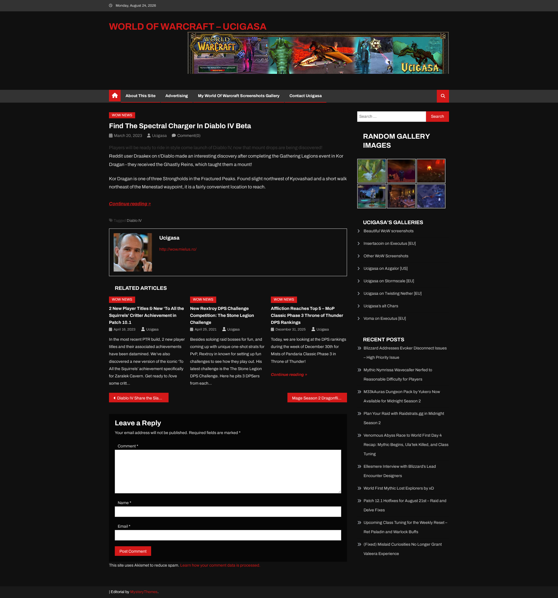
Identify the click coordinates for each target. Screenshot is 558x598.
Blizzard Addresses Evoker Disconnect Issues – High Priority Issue (405, 353)
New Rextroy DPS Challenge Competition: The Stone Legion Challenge (222, 315)
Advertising (176, 96)
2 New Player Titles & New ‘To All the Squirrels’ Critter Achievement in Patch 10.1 (146, 315)
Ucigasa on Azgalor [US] (386, 268)
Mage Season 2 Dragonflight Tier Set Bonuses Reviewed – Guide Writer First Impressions (319, 398)
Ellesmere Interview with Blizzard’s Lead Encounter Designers (400, 471)
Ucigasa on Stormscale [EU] (389, 281)
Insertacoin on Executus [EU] (390, 243)
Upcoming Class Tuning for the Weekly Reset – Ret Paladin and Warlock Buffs (405, 527)
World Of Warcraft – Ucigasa (188, 27)
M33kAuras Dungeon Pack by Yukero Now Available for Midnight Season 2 (402, 396)
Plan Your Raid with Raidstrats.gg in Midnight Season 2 (404, 418)
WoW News (122, 115)
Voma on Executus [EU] (385, 318)
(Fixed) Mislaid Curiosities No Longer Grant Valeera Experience (403, 549)
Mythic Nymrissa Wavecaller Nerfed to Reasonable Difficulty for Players (398, 374)
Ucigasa (159, 135)
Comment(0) (189, 135)
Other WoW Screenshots (386, 256)
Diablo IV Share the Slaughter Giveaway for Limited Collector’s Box (143, 398)
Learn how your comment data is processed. (220, 565)
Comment (128, 446)
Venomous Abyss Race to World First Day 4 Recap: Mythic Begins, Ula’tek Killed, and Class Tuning (406, 444)
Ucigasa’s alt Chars (381, 306)
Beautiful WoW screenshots (389, 231)
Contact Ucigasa (305, 96)
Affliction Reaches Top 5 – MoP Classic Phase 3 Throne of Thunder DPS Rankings (307, 315)
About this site (140, 96)
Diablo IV (134, 221)
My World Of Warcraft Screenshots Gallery (239, 96)
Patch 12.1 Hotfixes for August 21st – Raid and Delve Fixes (405, 505)
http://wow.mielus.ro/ (177, 249)
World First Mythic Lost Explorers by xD (399, 488)
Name (124, 503)
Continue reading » (130, 203)
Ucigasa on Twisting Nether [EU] (393, 293)
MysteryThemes (144, 592)
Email (124, 526)
